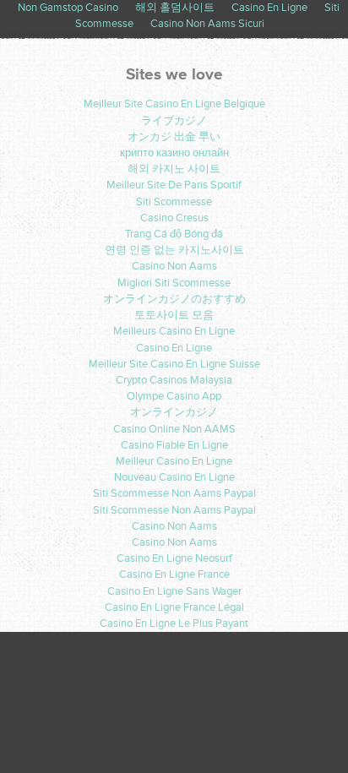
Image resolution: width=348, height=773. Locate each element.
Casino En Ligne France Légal (174, 607)
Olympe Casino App (174, 396)
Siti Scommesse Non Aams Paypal (174, 493)
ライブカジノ (174, 121)
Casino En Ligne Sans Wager (174, 591)
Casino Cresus (174, 218)
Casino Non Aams (174, 266)
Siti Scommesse (174, 202)
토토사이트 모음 (174, 315)
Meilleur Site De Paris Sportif (174, 185)
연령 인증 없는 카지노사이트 (174, 250)
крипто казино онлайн (174, 153)
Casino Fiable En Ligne (174, 445)
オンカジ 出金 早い (174, 137)
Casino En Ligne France (174, 574)
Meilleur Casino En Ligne (174, 461)
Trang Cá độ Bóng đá (174, 234)
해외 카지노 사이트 (174, 169)
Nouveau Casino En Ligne (174, 477)
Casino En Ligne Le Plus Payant (174, 623)
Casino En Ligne (174, 348)
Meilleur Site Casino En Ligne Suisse (174, 364)
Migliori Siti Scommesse (174, 283)
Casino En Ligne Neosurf (174, 558)
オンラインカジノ (174, 412)
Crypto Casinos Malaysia (174, 380)
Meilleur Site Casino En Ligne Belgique (174, 104)
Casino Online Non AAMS (174, 429)
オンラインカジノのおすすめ (174, 299)
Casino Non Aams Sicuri (207, 23)
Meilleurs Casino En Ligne (174, 331)
